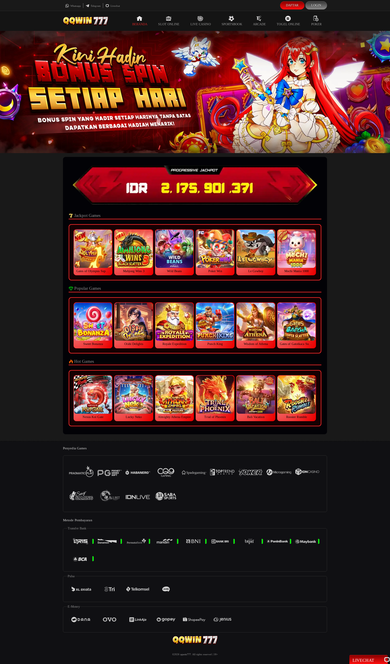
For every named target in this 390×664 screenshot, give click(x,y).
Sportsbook (232, 24)
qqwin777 (185, 654)
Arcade (259, 24)
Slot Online (168, 24)
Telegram (95, 6)
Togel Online (288, 24)
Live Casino (200, 24)
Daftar (292, 5)
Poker (316, 24)
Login (316, 5)
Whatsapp (75, 6)
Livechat (115, 6)
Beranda (140, 24)
